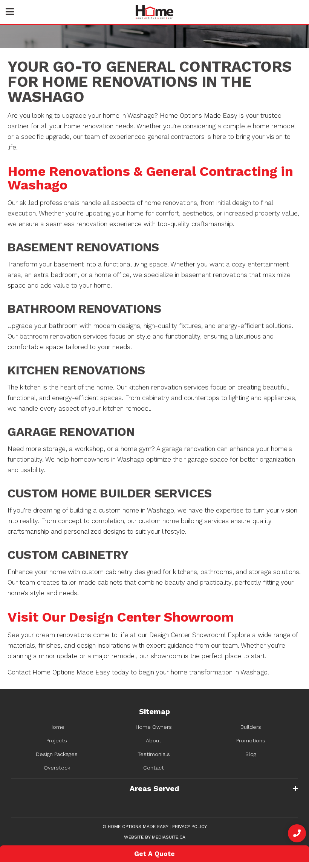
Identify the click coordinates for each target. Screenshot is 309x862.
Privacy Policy (189, 826)
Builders (250, 727)
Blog (250, 754)
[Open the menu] (10, 12)
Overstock (57, 768)
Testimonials (154, 754)
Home (56, 727)
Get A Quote (154, 853)
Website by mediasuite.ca (154, 837)
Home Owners (154, 727)
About (153, 740)
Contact (153, 768)
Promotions (250, 740)
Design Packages (57, 754)
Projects (56, 740)
